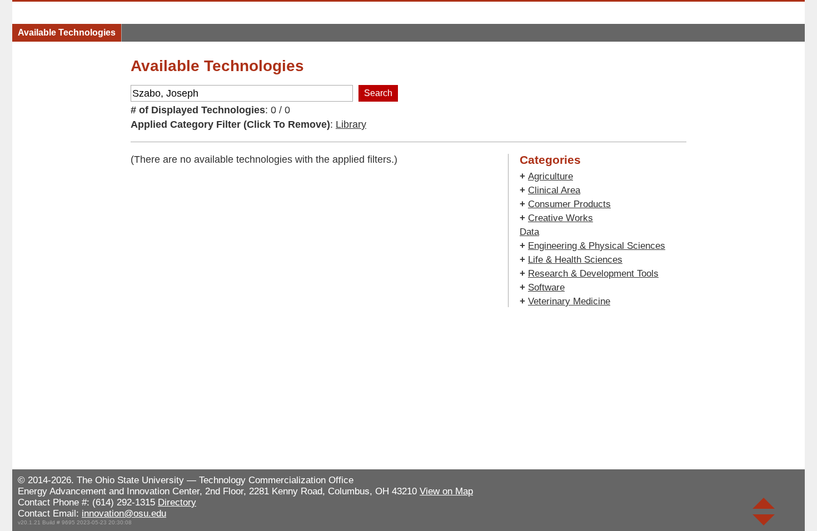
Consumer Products (569, 204)
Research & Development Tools (593, 273)
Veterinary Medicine (569, 301)
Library (351, 124)
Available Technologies (67, 32)
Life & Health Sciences (575, 259)
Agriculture (550, 176)
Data (529, 232)
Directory (177, 502)
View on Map (446, 491)
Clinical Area (554, 190)
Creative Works (560, 218)
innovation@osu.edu (124, 513)
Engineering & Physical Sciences (596, 246)
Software (546, 287)
